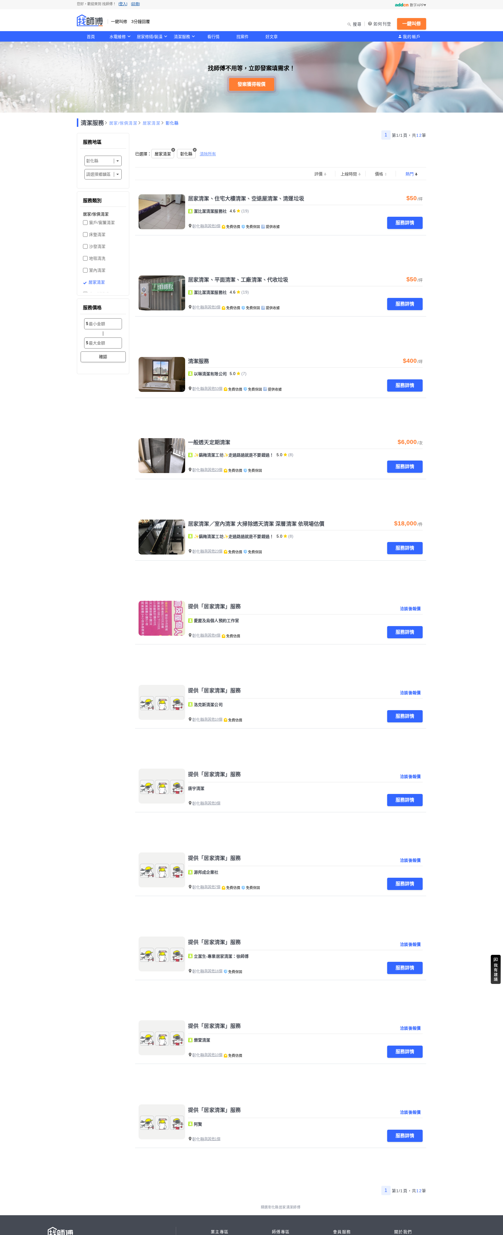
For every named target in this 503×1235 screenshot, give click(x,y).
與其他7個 (212, 887)
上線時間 (349, 174)
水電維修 (117, 36)
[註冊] (135, 4)
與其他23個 (213, 470)
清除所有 (208, 154)
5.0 (232, 373)
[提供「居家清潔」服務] (162, 618)
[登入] (122, 4)
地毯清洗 (97, 258)
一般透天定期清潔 (209, 442)
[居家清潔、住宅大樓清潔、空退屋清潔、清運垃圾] (162, 211)
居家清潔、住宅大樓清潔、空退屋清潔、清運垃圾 (246, 199)
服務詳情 (405, 222)
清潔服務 (182, 36)
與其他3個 (212, 226)
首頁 (91, 36)
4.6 (232, 211)
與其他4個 (212, 635)
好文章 (271, 36)
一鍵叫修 (411, 23)
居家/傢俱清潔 (123, 123)
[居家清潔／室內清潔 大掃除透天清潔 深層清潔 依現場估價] (162, 537)
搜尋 (357, 24)
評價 (318, 174)
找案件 (242, 36)
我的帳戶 (412, 36)
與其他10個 (213, 719)
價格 (379, 174)
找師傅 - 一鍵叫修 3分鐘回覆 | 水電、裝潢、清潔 (90, 20)
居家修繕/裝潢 (149, 36)
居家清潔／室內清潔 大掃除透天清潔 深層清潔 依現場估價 (256, 524)
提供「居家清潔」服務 (214, 606)
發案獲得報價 (251, 84)
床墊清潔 (97, 234)
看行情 (213, 36)
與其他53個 (213, 389)
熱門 (409, 174)
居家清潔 (151, 123)
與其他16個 (213, 971)
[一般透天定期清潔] (162, 455)
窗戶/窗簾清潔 (102, 222)
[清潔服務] (162, 374)
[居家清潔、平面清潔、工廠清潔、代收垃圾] (162, 293)
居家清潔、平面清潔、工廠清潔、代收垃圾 (238, 280)
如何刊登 (382, 24)
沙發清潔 (97, 246)
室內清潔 (97, 270)
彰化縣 (172, 123)
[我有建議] (496, 969)
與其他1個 (212, 1139)
